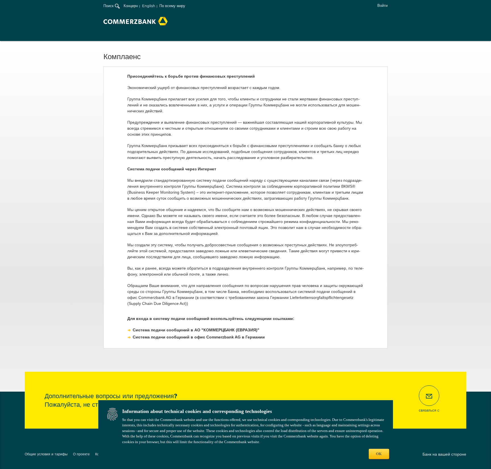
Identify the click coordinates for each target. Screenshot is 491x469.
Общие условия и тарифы (46, 454)
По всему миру (172, 6)
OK (379, 454)
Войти (382, 5)
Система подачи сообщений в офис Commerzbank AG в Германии (199, 337)
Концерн (131, 6)
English (148, 6)
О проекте (81, 454)
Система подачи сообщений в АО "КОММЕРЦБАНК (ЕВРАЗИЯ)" (196, 330)
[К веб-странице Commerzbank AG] (135, 21)
